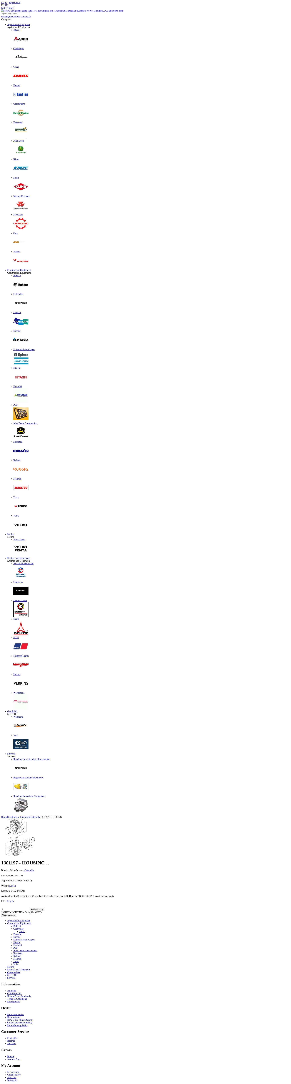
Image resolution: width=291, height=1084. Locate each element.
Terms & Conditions (17, 999)
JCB (15, 948)
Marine (10, 534)
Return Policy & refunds (19, 996)
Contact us (26, 16)
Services (11, 753)
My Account (13, 1072)
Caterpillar (18, 928)
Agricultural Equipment (18, 24)
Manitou (17, 958)
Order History (14, 1074)
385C (22, 931)
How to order (13, 1017)
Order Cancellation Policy (19, 1022)
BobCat (17, 926)
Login (4, 2)
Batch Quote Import (10, 16)
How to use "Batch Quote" (20, 1020)
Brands (10, 1056)
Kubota (16, 956)
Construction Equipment (19, 270)
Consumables (13, 972)
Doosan (17, 934)
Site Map (11, 1043)
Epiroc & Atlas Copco (24, 939)
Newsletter (12, 1080)
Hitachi (16, 942)
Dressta (16, 937)
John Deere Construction (25, 950)
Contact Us (12, 1038)
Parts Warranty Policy (17, 1025)
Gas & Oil (12, 711)
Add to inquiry (37, 909)
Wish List (11, 1077)
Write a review (8, 915)
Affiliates (11, 990)
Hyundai (17, 945)
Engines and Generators (18, 558)
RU (6, 5)
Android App (13, 1059)
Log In (12, 885)
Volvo (16, 964)
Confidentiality (14, 993)
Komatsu (17, 953)
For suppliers (13, 1001)
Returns (11, 1040)
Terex (16, 961)
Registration (14, 2)
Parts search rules (15, 1014)
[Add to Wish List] (47, 864)
